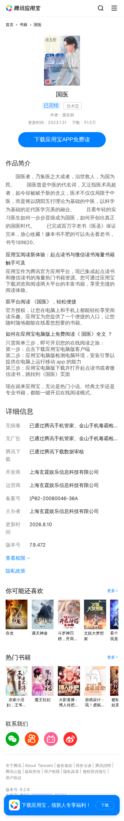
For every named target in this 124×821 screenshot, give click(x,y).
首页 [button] (10, 24)
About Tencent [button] (39, 765)
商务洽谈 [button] (84, 765)
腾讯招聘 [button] (103, 765)
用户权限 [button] (52, 771)
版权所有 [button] (33, 771)
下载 (105, 805)
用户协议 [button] (13, 777)
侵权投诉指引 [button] (94, 771)
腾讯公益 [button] (13, 771)
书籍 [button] (23, 24)
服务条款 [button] (64, 765)
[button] (23, 8)
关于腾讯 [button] (13, 765)
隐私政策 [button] (15, 571)
